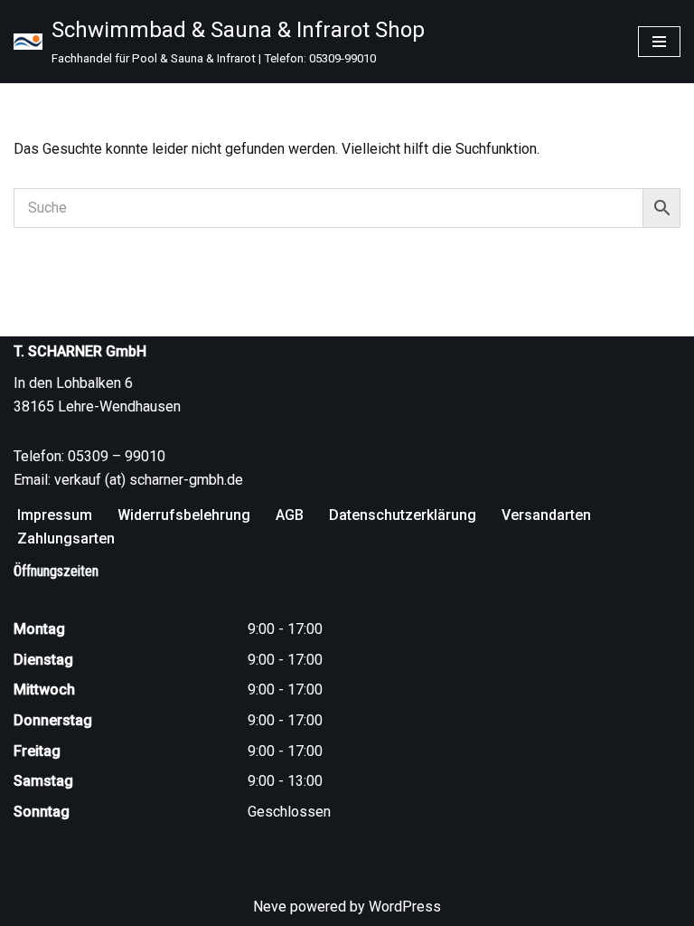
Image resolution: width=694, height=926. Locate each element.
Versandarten (546, 515)
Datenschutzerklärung (402, 515)
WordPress (405, 906)
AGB (290, 515)
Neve (269, 906)
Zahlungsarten (66, 538)
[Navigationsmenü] (659, 41)
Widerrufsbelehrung (183, 515)
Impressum (54, 515)
